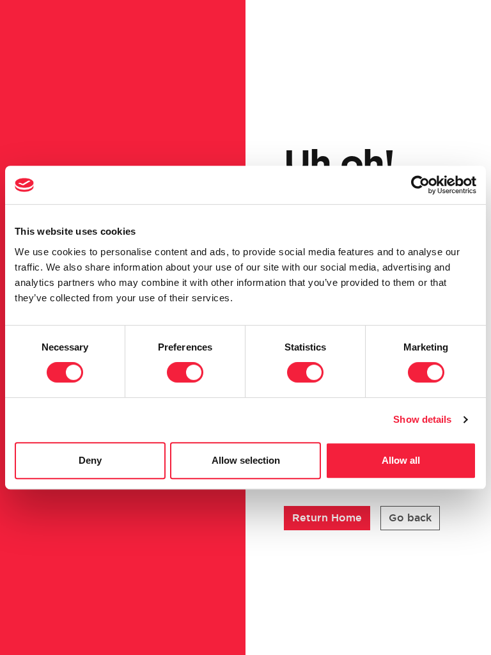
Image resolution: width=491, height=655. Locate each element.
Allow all (401, 460)
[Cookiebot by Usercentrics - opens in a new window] (420, 184)
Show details (422, 419)
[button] (327, 518)
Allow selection (246, 460)
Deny (90, 460)
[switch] (185, 372)
